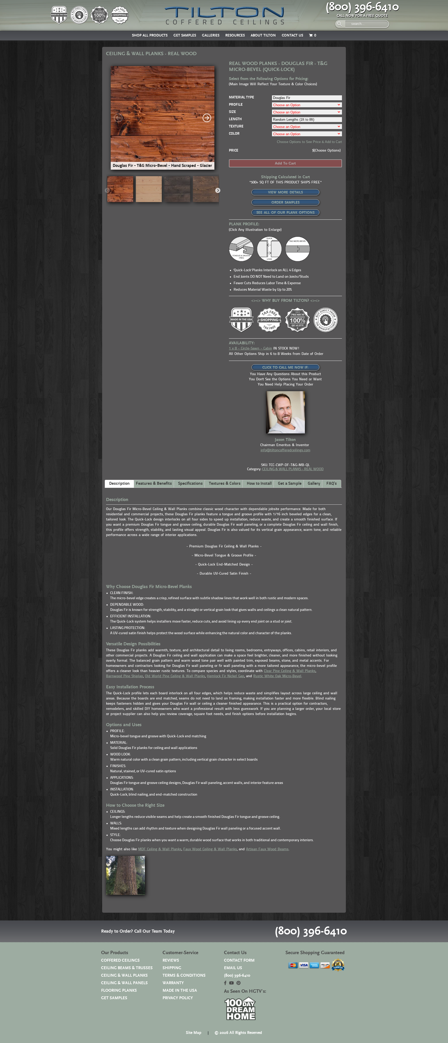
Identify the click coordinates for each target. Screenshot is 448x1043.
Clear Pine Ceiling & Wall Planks (290, 671)
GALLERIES (210, 35)
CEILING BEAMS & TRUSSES (127, 968)
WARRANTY (173, 983)
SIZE (232, 112)
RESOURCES (235, 35)
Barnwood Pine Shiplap (124, 676)
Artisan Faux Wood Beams (267, 849)
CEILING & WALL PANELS (124, 983)
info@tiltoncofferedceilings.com (285, 450)
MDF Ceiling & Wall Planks (159, 849)
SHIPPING (172, 968)
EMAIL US (233, 968)
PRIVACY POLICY (178, 998)
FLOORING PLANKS (119, 990)
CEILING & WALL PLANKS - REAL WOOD (293, 469)
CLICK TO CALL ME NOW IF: (285, 368)
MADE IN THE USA (180, 990)
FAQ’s (331, 484)
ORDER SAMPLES (285, 203)
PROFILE (236, 105)
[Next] (206, 117)
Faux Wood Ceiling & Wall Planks (210, 849)
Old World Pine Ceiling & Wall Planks (175, 676)
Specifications (190, 484)
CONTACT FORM (239, 960)
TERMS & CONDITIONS (184, 975)
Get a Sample (290, 484)
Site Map (193, 1032)
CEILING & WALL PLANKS (124, 975)
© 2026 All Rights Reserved (238, 1032)
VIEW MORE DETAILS (285, 192)
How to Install (259, 484)
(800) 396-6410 (362, 7)
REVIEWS (171, 960)
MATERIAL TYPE (241, 97)
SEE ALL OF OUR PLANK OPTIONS (285, 213)
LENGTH (235, 119)
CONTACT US (292, 35)
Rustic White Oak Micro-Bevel (277, 676)
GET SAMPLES (184, 35)
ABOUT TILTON (263, 35)
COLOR (234, 134)
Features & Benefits (154, 484)
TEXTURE (236, 126)
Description (119, 484)
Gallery (314, 484)
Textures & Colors (225, 484)
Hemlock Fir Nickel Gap (225, 676)
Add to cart (285, 163)
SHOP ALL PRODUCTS (149, 35)
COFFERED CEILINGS (120, 960)
